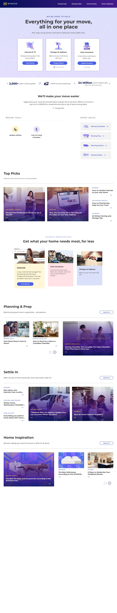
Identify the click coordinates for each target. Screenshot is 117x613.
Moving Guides (77, 4)
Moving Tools (62, 4)
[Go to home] (13, 4)
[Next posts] (54, 352)
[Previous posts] (50, 352)
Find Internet (25, 284)
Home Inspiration (107, 4)
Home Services (92, 4)
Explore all (106, 312)
